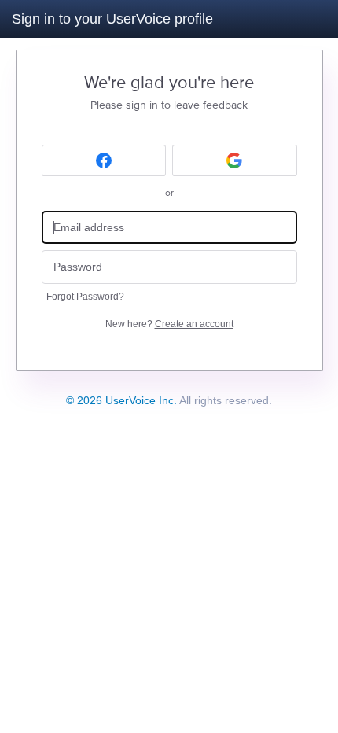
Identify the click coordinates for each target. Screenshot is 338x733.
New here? (169, 324)
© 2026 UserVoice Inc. (121, 400)
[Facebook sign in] (104, 160)
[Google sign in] (234, 160)
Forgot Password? (85, 296)
